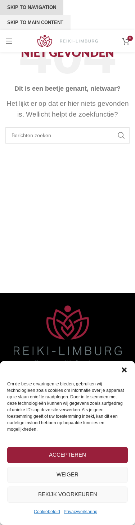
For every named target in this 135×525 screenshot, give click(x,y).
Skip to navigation (31, 7)
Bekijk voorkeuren (67, 494)
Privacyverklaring (81, 511)
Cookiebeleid (47, 511)
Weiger (67, 474)
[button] (124, 370)
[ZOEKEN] (121, 135)
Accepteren (67, 455)
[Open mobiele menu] (9, 41)
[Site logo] (67, 40)
